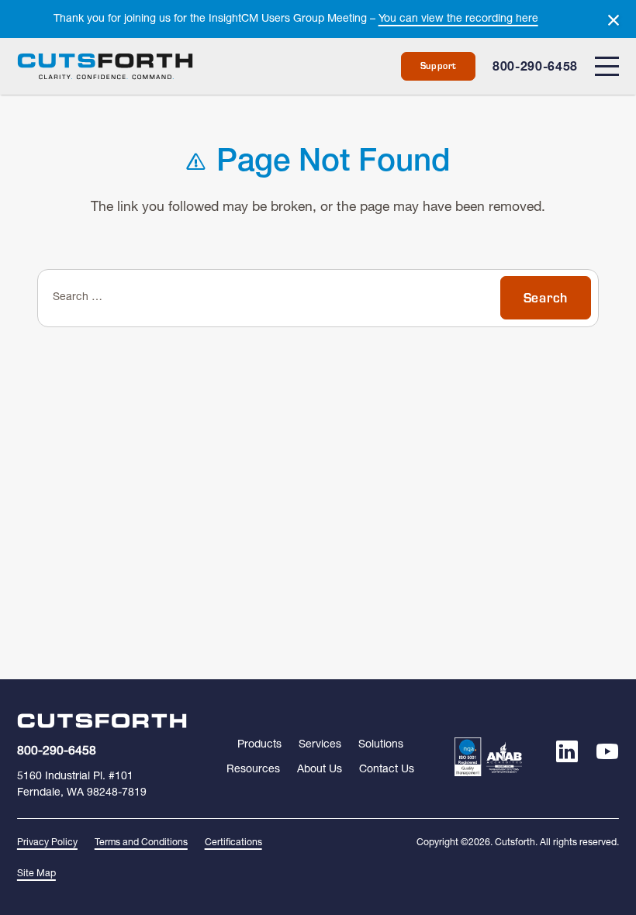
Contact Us (386, 769)
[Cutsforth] (105, 67)
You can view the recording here (458, 19)
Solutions (380, 745)
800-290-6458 (535, 68)
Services (320, 745)
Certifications (233, 843)
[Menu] (607, 66)
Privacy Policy (47, 843)
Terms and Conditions (141, 843)
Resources (253, 769)
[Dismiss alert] (613, 20)
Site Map (36, 874)
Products (259, 745)
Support (439, 65)
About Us (319, 769)
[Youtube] (607, 757)
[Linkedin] (567, 757)
